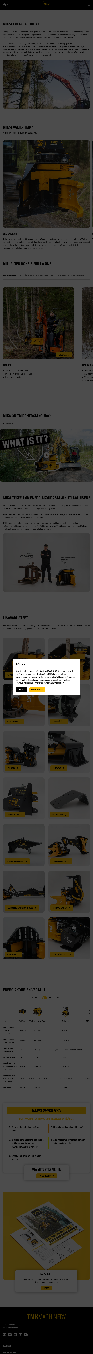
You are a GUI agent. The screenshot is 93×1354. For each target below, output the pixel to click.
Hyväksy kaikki (37, 689)
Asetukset (22, 689)
